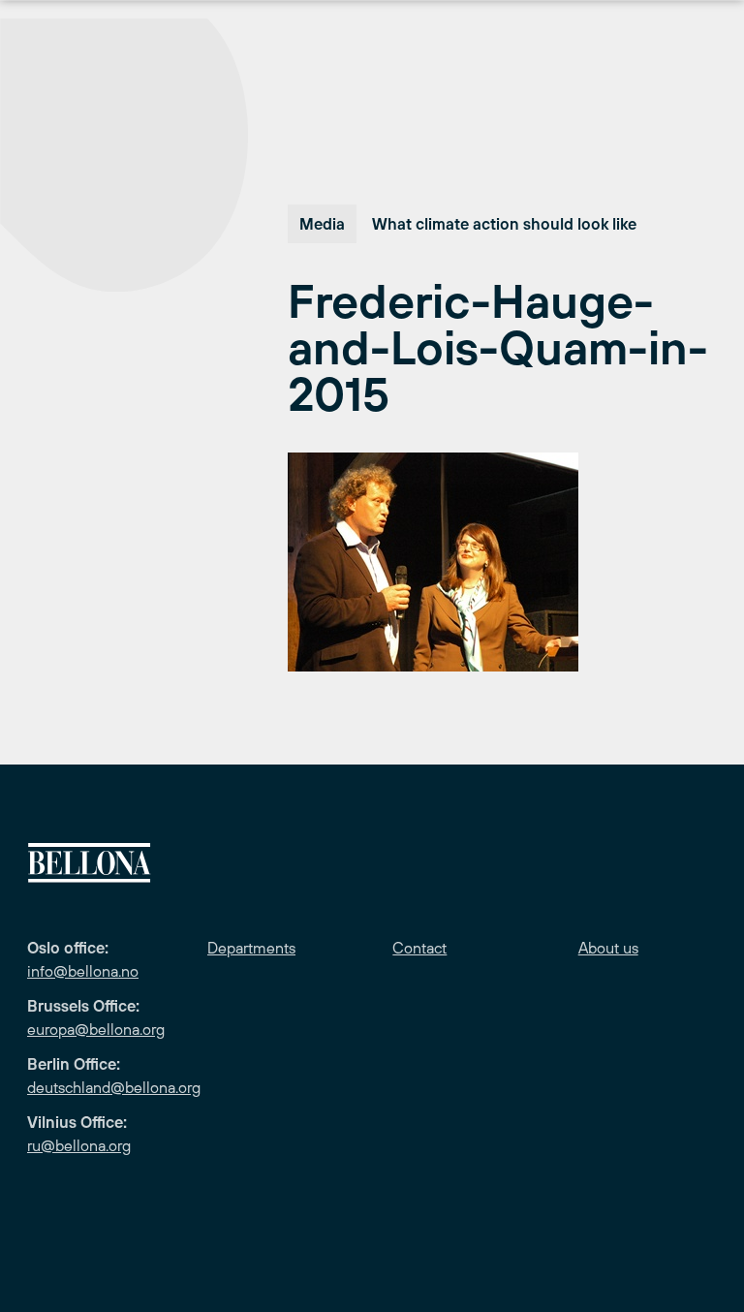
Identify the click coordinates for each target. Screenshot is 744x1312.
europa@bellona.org (96, 1029)
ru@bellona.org (79, 1145)
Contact (419, 947)
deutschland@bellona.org (114, 1087)
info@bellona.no (83, 971)
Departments (251, 947)
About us (608, 947)
